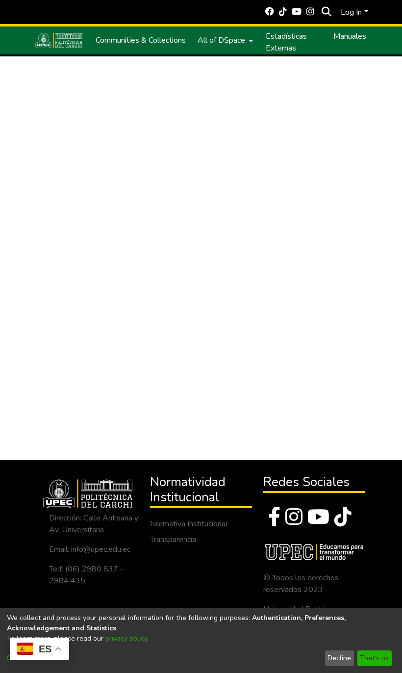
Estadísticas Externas (286, 42)
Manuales (349, 36)
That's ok (374, 658)
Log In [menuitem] (351, 12)
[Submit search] (326, 12)
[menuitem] (224, 40)
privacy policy (126, 638)
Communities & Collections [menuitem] (141, 40)
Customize (23, 658)
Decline (339, 658)
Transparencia (173, 539)
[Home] (59, 40)
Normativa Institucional (188, 523)
